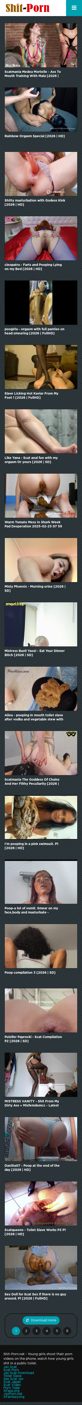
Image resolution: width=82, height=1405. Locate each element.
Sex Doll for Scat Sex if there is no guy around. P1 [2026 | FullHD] (35, 1296)
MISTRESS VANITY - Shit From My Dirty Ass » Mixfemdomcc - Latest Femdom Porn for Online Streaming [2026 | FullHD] (33, 1104)
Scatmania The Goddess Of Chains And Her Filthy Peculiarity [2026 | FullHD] (32, 782)
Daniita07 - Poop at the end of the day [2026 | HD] (32, 1167)
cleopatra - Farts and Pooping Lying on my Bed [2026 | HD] (33, 267)
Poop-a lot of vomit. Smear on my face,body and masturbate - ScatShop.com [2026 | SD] (31, 911)
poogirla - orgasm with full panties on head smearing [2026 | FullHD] (34, 331)
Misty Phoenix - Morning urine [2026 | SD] (35, 588)
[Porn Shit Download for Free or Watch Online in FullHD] (28, 8)
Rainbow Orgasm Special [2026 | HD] (35, 136)
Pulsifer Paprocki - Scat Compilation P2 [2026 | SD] (33, 1039)
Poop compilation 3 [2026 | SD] (30, 972)
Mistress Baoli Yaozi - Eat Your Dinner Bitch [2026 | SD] (35, 653)
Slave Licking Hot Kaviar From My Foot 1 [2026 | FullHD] (31, 395)
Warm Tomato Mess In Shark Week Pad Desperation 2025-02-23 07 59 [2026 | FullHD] (33, 525)
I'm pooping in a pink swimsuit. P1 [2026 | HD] (31, 846)
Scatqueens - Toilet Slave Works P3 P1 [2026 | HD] (35, 1232)
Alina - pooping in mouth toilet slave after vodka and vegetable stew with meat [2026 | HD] (34, 718)
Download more (43, 1320)
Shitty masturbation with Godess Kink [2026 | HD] (35, 202)
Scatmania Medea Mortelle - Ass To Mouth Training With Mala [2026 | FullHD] (33, 74)
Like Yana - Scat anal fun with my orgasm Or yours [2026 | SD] (31, 460)
